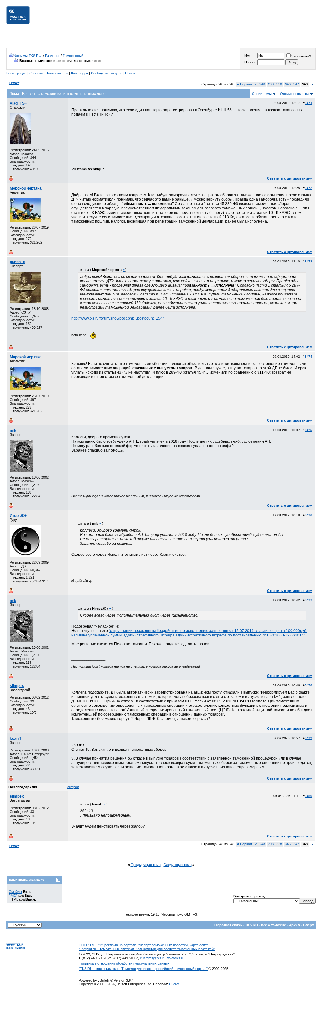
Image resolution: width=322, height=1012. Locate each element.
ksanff (15, 738)
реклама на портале (120, 945)
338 (279, 84)
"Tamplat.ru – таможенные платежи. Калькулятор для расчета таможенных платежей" (147, 949)
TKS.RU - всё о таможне (265, 925)
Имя (247, 55)
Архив (294, 925)
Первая (244, 84)
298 (271, 84)
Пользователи (57, 73)
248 (262, 84)
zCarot (174, 984)
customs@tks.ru (152, 958)
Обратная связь (228, 925)
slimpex (17, 686)
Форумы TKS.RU (27, 55)
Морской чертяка (26, 188)
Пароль (250, 62)
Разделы (52, 55)
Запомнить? (301, 56)
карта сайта (199, 945)
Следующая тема (178, 865)
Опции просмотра (294, 93)
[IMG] (13, 895)
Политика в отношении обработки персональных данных (124, 963)
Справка (36, 73)
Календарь (79, 73)
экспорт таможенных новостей (163, 945)
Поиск (130, 73)
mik (13, 430)
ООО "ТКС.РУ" (91, 945)
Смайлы (15, 892)
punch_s (17, 262)
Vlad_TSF (18, 103)
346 (288, 84)
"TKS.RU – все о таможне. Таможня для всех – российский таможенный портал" (143, 969)
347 (296, 84)
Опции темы (262, 93)
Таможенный (73, 55)
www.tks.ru (175, 958)
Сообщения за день (106, 73)
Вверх (308, 925)
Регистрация (16, 73)
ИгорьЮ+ (18, 515)
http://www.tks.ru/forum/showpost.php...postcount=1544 (118, 318)
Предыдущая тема (146, 865)
